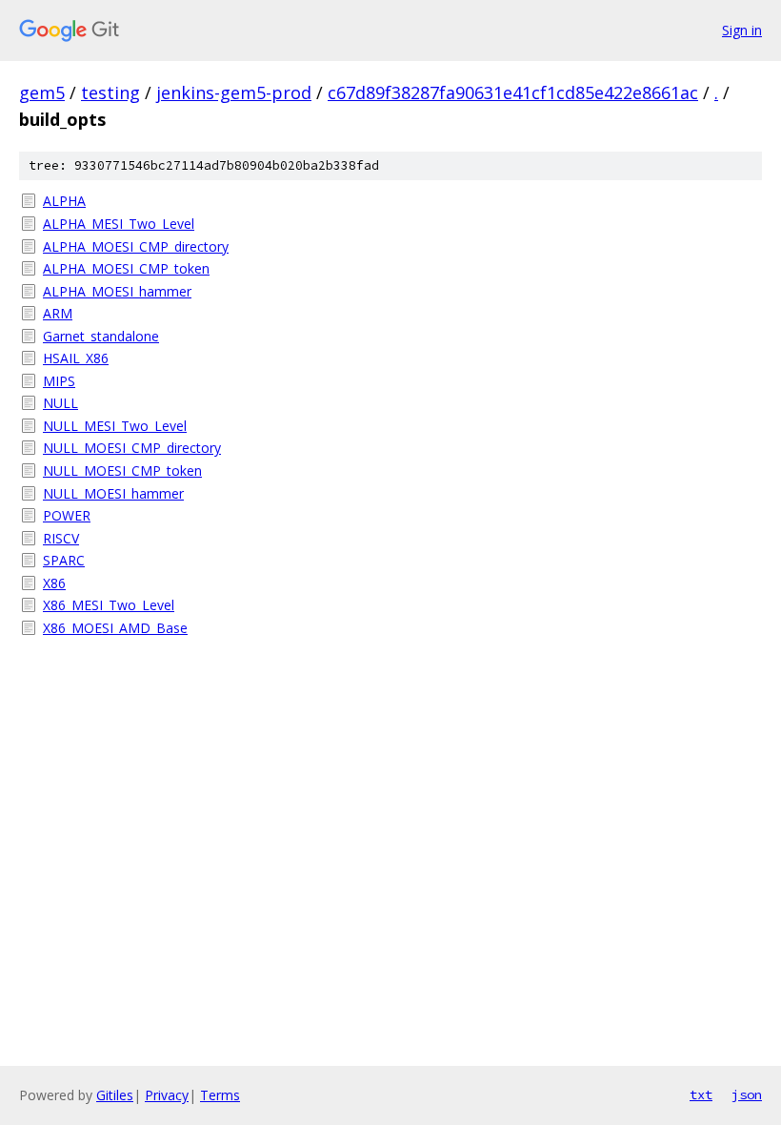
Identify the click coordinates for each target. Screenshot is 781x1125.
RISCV (61, 538)
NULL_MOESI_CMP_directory (132, 448)
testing (110, 92)
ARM (57, 313)
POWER (66, 515)
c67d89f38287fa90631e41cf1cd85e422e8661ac (513, 92)
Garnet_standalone (101, 336)
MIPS (59, 381)
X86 (54, 583)
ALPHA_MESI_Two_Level (118, 224)
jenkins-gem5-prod (233, 92)
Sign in (742, 30)
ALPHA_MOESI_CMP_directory (136, 246)
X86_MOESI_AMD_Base (115, 628)
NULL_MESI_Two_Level (115, 426)
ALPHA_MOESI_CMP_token (126, 268)
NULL (60, 403)
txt (701, 1094)
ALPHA (64, 201)
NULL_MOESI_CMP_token (122, 470)
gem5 (42, 92)
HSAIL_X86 (76, 358)
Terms (220, 1095)
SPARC (64, 560)
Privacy (167, 1095)
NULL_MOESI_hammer (113, 493)
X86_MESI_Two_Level (108, 605)
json (746, 1094)
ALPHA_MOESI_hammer (117, 291)
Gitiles (114, 1095)
